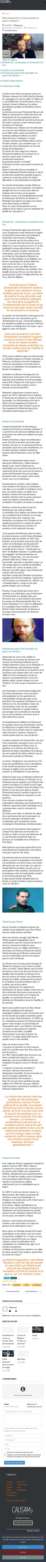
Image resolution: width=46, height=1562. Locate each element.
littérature (17, 1285)
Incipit (34, 1335)
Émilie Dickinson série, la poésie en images (8, 1363)
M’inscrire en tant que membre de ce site (20, 1452)
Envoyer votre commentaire (14, 1463)
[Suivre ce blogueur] (10, 1311)
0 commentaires (11, 30)
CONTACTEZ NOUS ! (23, 1523)
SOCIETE (8, 25)
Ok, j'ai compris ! (23, 1547)
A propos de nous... (23, 1518)
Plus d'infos (23, 1557)
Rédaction (19, 25)
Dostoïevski (37, 1285)
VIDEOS (35, 1338)
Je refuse (23, 1552)
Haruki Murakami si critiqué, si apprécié (34, 1291)
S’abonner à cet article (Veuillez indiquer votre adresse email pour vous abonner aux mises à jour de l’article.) (24, 1455)
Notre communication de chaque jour (15, 1291)
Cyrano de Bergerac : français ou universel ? (21, 1339)
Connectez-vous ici (34, 1406)
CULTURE (6, 1347)
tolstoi (27, 1285)
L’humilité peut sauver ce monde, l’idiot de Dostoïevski (8, 1339)
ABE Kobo (21, 1359)
